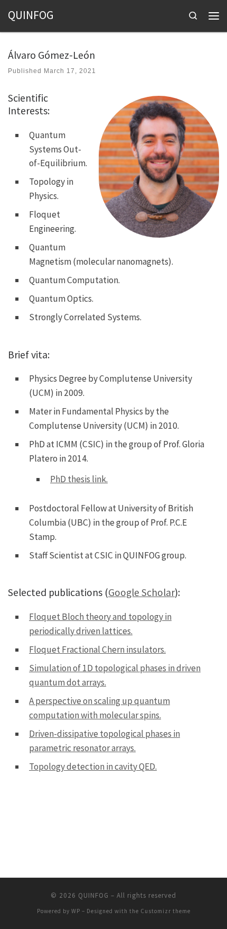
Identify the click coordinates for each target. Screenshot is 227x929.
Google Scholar (141, 592)
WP (75, 911)
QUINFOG (93, 895)
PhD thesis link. (79, 479)
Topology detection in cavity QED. (93, 766)
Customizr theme (165, 911)
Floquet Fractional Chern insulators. (97, 649)
